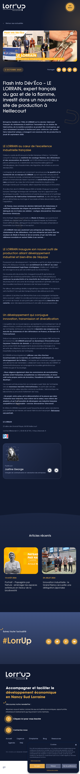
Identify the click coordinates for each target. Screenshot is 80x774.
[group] (21, 570)
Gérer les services (35, 760)
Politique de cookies (52, 770)
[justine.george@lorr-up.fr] (50, 470)
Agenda (11, 743)
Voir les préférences (69, 766)
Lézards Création (22, 752)
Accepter (37, 766)
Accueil (9, 739)
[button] (76, 745)
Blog (45, 739)
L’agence (20, 739)
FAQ (21, 743)
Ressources (56, 739)
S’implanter (33, 739)
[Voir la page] (57, 470)
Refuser (53, 766)
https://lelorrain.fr (39, 431)
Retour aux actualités (14, 23)
